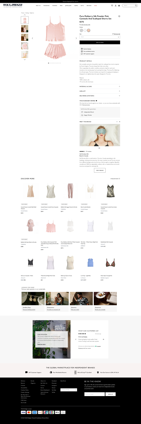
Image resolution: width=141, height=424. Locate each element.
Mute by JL (43, 278)
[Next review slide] (103, 339)
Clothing (27, 13)
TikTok (53, 392)
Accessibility (24, 387)
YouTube (54, 390)
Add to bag (99, 42)
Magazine (33, 383)
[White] (85, 30)
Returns (23, 383)
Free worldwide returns (88, 51)
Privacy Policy (45, 418)
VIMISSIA (63, 209)
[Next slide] (24, 59)
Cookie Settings (25, 392)
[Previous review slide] (76, 339)
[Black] (81, 30)
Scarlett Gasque (84, 209)
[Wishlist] (112, 5)
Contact (23, 385)
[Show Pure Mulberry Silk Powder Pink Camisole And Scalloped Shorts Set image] (24, 20)
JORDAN (83, 246)
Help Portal (63, 381)
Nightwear (32, 13)
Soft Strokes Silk (85, 25)
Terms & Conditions (36, 418)
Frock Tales (63, 278)
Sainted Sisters (24, 211)
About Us (43, 381)
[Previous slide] (24, 15)
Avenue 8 (103, 244)
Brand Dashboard (45, 390)
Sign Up (110, 394)
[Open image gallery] (54, 38)
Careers (43, 385)
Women (22, 13)
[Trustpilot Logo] (98, 346)
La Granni (83, 278)
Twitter (54, 387)
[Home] (12, 5)
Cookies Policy (25, 390)
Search (125, 5)
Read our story (42, 344)
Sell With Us (44, 383)
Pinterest (54, 383)
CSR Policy (23, 400)
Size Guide (23, 402)
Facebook (54, 381)
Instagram (54, 385)
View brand (99, 170)
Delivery (23, 381)
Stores (42, 387)
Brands (32, 381)
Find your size (117, 34)
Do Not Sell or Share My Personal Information (25, 396)
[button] (115, 5)
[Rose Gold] (88, 30)
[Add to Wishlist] (119, 16)
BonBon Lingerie (105, 278)
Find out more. (86, 105)
